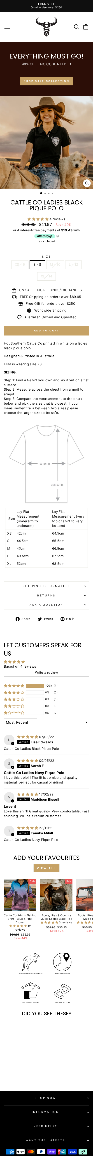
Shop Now (45, 1098)
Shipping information (46, 586)
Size (46, 256)
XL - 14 (46, 276)
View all (46, 868)
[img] (28, 737)
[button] (38, 219)
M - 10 (55, 265)
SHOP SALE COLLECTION (46, 81)
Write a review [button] (46, 673)
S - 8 (37, 265)
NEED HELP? (45, 1126)
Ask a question (46, 604)
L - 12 (73, 265)
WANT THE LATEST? (45, 1140)
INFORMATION (45, 1112)
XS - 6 (20, 265)
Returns (46, 595)
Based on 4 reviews (20, 666)
